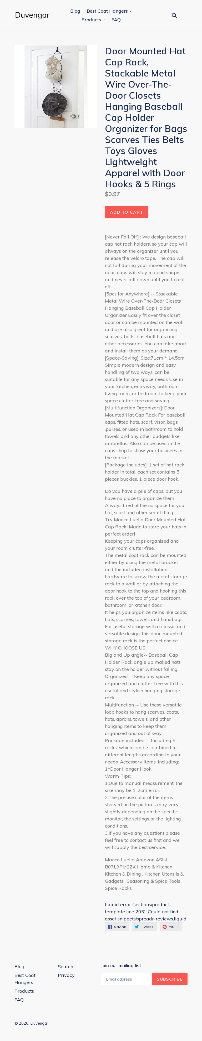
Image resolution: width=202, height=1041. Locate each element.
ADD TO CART (126, 212)
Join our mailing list (121, 965)
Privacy (66, 975)
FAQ (116, 20)
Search (65, 966)
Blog (75, 11)
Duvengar (39, 1023)
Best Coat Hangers (108, 11)
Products (92, 20)
